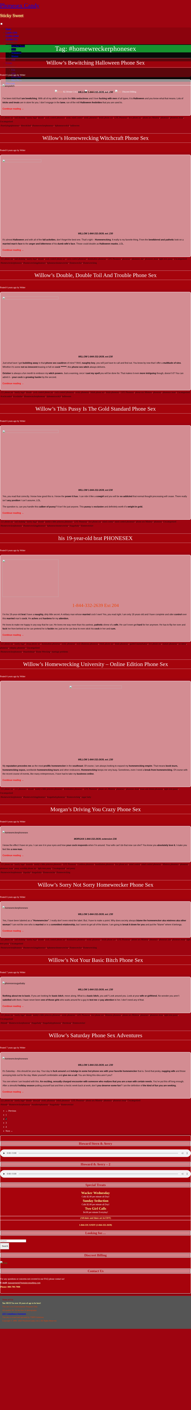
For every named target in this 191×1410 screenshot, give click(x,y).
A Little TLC (12, 39)
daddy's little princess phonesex (59, 521)
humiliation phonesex (104, 864)
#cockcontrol (6, 396)
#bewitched (26, 125)
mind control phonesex (125, 521)
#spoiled (27, 872)
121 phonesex (21, 789)
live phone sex (135, 117)
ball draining (20, 117)
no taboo (182, 644)
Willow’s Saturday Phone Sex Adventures (95, 1035)
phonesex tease (176, 117)
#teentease (66, 1023)
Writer (22, 75)
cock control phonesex (55, 117)
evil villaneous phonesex (87, 644)
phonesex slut (138, 259)
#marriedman (29, 652)
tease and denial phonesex (151, 789)
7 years (9, 972)
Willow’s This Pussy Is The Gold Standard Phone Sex (95, 409)
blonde (41, 117)
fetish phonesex (113, 392)
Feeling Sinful (12, 36)
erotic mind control (74, 117)
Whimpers (16, 53)
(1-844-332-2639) (104, 1225)
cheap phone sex (33, 644)
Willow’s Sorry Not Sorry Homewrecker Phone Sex (95, 885)
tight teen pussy (166, 259)
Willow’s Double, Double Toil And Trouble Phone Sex (95, 275)
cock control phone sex (55, 259)
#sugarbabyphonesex (56, 797)
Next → (9, 1131)
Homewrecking (90, 263)
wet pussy (70, 868)
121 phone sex (7, 117)
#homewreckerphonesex (43, 125)
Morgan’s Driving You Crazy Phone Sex (95, 809)
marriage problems (60, 652)
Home (8, 29)
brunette (29, 864)
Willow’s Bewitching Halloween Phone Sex (95, 63)
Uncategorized (6, 121)
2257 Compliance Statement (14, 1314)
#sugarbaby (74, 525)
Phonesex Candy (19, 5)
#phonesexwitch (62, 125)
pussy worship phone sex (25, 868)
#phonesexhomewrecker (57, 263)
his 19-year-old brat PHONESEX (95, 538)
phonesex (165, 117)
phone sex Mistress (151, 117)
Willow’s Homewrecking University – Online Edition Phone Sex (95, 664)
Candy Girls (11, 32)
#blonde (4, 1023)
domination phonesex (97, 259)
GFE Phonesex (121, 117)
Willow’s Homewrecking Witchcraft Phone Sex (95, 138)
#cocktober (18, 396)
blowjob (36, 1100)
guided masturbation (139, 644)
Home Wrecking (43, 652)
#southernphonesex (40, 1104)
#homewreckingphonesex (34, 263)
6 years (9, 75)
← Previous (11, 1111)
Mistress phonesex (171, 864)
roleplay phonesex (18, 648)
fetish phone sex (106, 117)
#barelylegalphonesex (10, 125)
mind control (108, 521)
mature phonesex (169, 644)
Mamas (14, 56)
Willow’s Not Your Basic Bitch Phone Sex (95, 960)
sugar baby (86, 797)
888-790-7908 (14, 1287)
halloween (74, 125)
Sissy (13, 49)
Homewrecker (75, 263)
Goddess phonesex (85, 864)
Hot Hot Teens (18, 46)
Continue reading (13, 109)
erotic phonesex (91, 117)
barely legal (32, 117)
